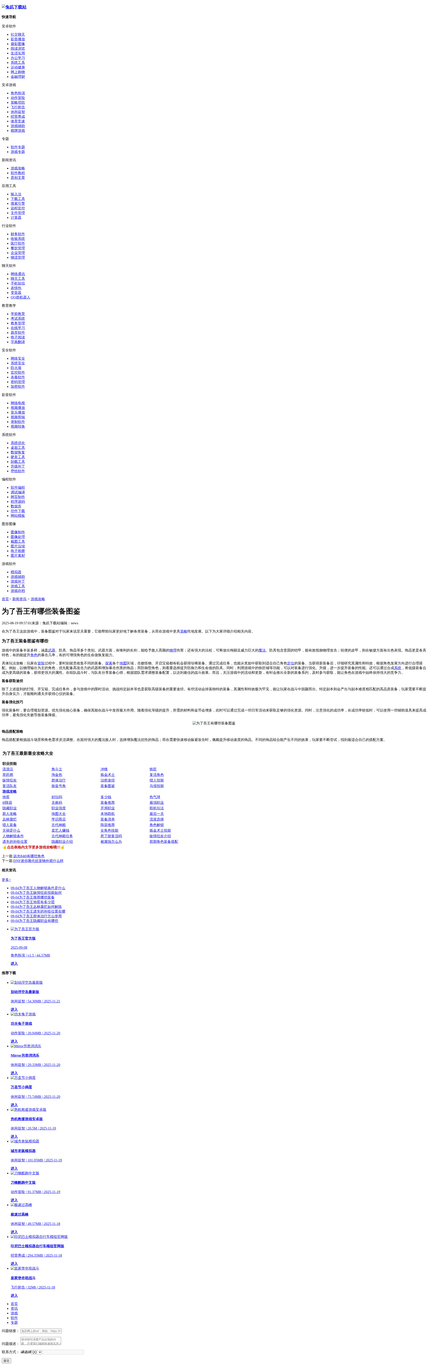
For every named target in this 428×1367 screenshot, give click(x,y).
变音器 (16, 293)
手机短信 (18, 283)
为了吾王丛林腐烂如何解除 (36, 907)
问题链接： (11, 1331)
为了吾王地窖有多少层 (33, 902)
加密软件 (18, 386)
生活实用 (18, 53)
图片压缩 (18, 546)
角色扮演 (18, 93)
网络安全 (18, 358)
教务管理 (18, 323)
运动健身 (18, 67)
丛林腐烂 (9, 819)
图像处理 (18, 537)
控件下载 (18, 511)
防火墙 (16, 368)
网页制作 (18, 497)
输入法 (16, 194)
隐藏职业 (9, 808)
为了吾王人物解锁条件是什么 (38, 888)
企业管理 (18, 253)
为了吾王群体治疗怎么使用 (36, 916)
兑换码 (56, 802)
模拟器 (16, 572)
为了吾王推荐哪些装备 (33, 897)
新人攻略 (9, 814)
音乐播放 (18, 412)
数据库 (16, 506)
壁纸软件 (18, 471)
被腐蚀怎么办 (111, 841)
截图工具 (18, 541)
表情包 (16, 288)
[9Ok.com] (14, 7)
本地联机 (108, 814)
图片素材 (18, 555)
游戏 (14, 1313)
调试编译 (18, 492)
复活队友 (9, 786)
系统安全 (18, 363)
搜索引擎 (18, 203)
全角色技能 (109, 830)
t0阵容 (7, 802)
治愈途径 (108, 780)
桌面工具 (18, 447)
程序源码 (18, 501)
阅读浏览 (18, 48)
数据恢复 (18, 452)
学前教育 (18, 314)
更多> (6, 880)
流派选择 (157, 819)
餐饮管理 (18, 248)
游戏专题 (18, 152)
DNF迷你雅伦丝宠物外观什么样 (38, 861)
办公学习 (18, 58)
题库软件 (18, 332)
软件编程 (18, 487)
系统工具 (18, 62)
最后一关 (157, 814)
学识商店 (58, 819)
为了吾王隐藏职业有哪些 (34, 921)
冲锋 (104, 769)
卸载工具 (18, 462)
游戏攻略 (18, 168)
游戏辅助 (18, 126)
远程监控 (18, 208)
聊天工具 (18, 278)
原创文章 (18, 177)
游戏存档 (18, 591)
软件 (14, 1318)
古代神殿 (58, 825)
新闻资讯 (19, 599)
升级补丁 (18, 466)
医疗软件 (18, 243)
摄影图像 (18, 44)
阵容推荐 (108, 825)
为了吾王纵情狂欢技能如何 (36, 893)
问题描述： (11, 1344)
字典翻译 (18, 342)
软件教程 (18, 173)
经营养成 (18, 116)
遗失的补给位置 (14, 841)
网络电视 (18, 403)
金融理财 (18, 76)
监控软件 (18, 372)
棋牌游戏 (18, 130)
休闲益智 (18, 112)
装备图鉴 (108, 786)
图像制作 (18, 532)
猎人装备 (9, 825)
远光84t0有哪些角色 (29, 856)
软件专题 (18, 147)
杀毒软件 (18, 377)
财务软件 (18, 234)
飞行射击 (18, 107)
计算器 (16, 217)
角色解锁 (157, 825)
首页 (5, 599)
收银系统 (18, 239)
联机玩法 (157, 808)
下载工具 (18, 199)
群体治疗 (58, 780)
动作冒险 (18, 98)
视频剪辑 (18, 417)
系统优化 (18, 443)
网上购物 (18, 72)
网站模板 (18, 516)
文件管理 (18, 213)
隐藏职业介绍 (62, 841)
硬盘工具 (18, 457)
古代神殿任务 (62, 836)
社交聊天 (18, 34)
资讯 (14, 1308)
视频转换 (18, 426)
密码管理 (18, 382)
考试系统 (18, 318)
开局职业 (108, 808)
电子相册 (18, 551)
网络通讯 (18, 274)
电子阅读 (18, 337)
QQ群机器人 (20, 297)
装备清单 (108, 819)
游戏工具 (18, 586)
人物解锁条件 (13, 836)
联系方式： (11, 1352)
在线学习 (18, 328)
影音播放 (18, 39)
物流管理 (18, 257)
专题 (14, 1322)
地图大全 (58, 814)
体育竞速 (18, 121)
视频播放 (18, 408)
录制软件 (18, 422)
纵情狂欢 (9, 780)
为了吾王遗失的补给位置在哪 (38, 911)
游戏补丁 (18, 581)
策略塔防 (18, 102)
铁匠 (153, 769)
